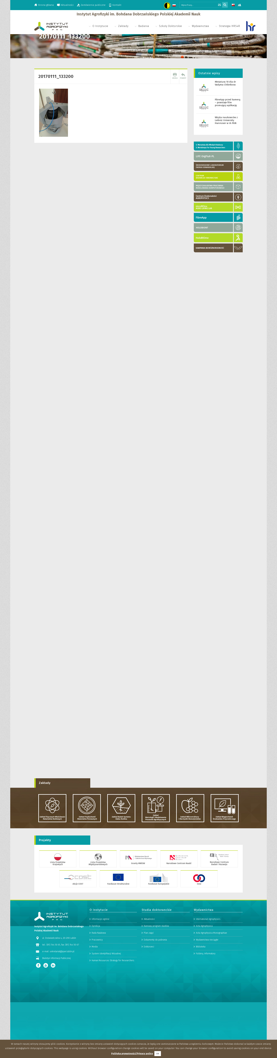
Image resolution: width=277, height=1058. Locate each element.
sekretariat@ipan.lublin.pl (62, 951)
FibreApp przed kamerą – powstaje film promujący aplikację (227, 102)
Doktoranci (149, 946)
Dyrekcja (96, 926)
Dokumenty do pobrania (155, 939)
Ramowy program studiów (156, 926)
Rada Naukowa (99, 933)
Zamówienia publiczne (93, 5)
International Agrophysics (208, 919)
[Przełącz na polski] (174, 5)
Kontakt (116, 5)
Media (95, 946)
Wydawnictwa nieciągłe (207, 939)
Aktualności (67, 5)
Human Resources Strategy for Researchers (113, 960)
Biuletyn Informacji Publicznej (56, 958)
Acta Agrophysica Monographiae (211, 933)
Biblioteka (200, 946)
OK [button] (157, 1053)
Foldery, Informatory (205, 953)
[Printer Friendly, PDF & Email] (175, 76)
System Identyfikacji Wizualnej (106, 953)
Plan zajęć (149, 933)
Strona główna (46, 5)
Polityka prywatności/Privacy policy (132, 1053)
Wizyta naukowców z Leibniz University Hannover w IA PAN (226, 120)
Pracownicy (97, 939)
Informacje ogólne (100, 919)
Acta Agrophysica (204, 926)
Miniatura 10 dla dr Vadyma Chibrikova (225, 83)
